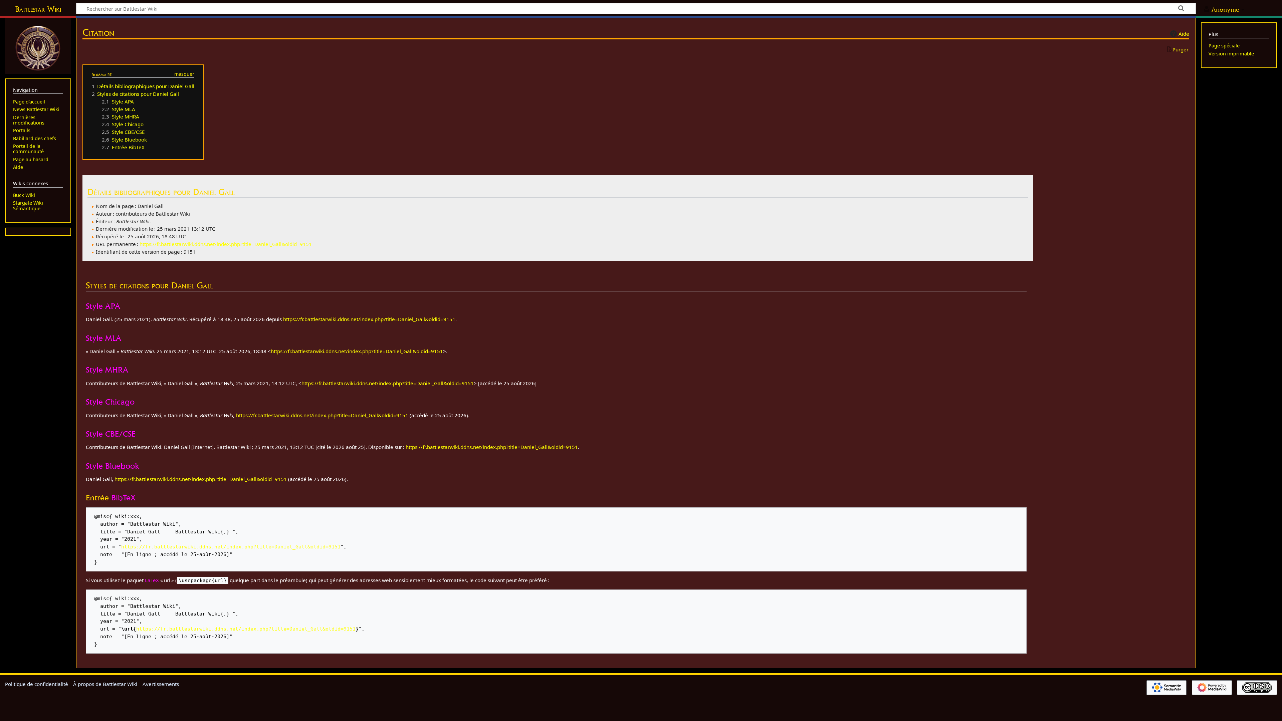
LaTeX (152, 580)
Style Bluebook (112, 466)
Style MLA (104, 338)
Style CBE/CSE (111, 434)
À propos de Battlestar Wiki (105, 684)
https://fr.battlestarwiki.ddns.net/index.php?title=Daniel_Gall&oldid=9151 (226, 244)
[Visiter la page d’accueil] (38, 47)
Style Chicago (110, 402)
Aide (1184, 33)
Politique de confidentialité (36, 684)
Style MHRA (107, 370)
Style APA (103, 306)
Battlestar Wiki (38, 9)
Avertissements (161, 684)
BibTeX (123, 497)
